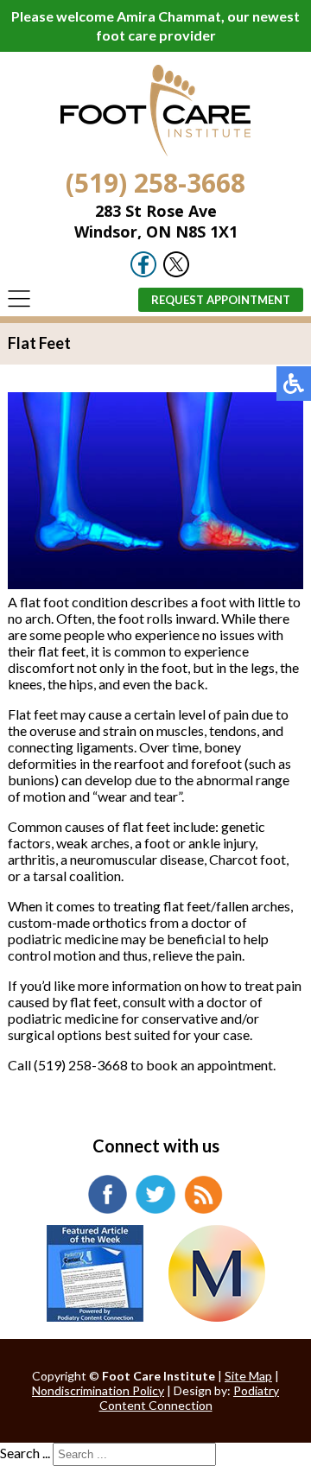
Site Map (248, 1375)
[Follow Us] (176, 272)
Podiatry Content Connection (189, 1397)
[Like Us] (143, 272)
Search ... (25, 1452)
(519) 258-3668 (155, 182)
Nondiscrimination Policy (98, 1390)
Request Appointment (220, 300)
